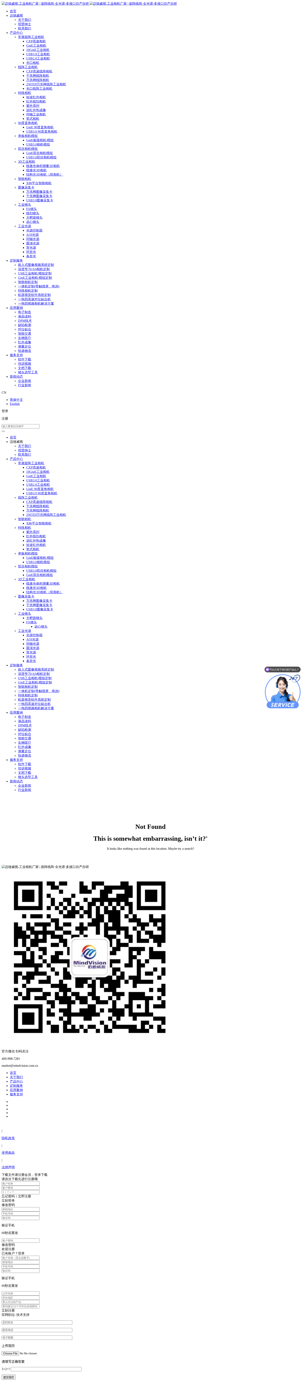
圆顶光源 (32, 243)
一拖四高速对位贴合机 (34, 299)
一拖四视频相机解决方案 (36, 303)
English (15, 404)
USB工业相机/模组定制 (35, 273)
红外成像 (24, 342)
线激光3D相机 (36, 170)
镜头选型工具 (28, 372)
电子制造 (24, 312)
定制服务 (16, 260)
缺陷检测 (24, 325)
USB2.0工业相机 (38, 58)
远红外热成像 (36, 110)
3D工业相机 (26, 161)
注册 (5, 418)
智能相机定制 (28, 282)
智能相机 (24, 179)
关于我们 (24, 19)
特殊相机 (24, 93)
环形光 (31, 252)
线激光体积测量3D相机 (43, 166)
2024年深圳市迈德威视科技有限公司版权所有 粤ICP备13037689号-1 (50, 1123)
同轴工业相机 (36, 114)
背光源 (31, 247)
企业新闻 (24, 381)
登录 (5, 411)
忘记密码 (8, 1196)
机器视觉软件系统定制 (34, 295)
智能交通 (24, 333)
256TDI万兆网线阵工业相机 (46, 84)
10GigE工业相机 (38, 50)
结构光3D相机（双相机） (44, 174)
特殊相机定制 (28, 290)
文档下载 (24, 368)
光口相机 (32, 62)
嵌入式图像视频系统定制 (36, 265)
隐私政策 (8, 1138)
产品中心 (16, 32)
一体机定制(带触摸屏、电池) (38, 286)
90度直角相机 (28, 123)
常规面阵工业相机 (31, 37)
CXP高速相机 (36, 41)
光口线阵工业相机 (39, 88)
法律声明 (8, 1167)
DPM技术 (25, 320)
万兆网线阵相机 (37, 80)
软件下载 (24, 359)
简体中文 (16, 399)
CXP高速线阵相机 (39, 71)
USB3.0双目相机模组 (41, 157)
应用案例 (16, 308)
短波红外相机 (36, 97)
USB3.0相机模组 (38, 144)
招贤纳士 (24, 24)
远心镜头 (32, 222)
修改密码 (8, 1244)
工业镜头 (24, 204)
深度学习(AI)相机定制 (34, 269)
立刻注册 (8, 1310)
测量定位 (24, 346)
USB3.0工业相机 (38, 54)
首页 (13, 11)
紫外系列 (32, 105)
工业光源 (24, 226)
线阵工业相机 (28, 67)
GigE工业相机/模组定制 (35, 277)
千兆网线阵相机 (37, 75)
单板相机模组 (28, 136)
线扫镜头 (32, 213)
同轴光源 (32, 239)
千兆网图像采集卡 (39, 196)
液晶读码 (24, 316)
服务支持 (16, 355)
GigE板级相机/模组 (40, 140)
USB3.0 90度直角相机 (41, 131)
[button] (3, 431)
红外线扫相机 (36, 101)
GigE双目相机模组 (39, 153)
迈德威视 (16, 15)
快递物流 (24, 351)
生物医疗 (24, 338)
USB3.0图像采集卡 (39, 200)
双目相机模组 (28, 148)
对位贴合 (24, 329)
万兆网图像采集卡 (39, 191)
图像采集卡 (26, 187)
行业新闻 (24, 385)
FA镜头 (31, 209)
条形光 (31, 256)
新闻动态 (16, 376)
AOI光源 (32, 234)
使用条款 (8, 1152)
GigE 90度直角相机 (40, 127)
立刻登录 (8, 1200)
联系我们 (24, 28)
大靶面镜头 (34, 217)
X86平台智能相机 (39, 183)
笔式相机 (32, 118)
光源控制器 (34, 230)
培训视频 (24, 363)
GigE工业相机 (36, 45)
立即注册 (24, 1196)
